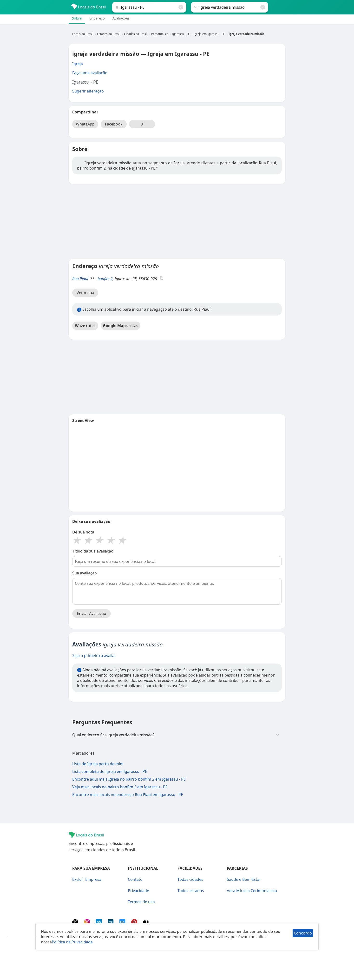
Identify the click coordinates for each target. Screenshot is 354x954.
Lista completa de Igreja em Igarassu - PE (109, 771)
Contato (135, 879)
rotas (85, 325)
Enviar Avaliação (91, 613)
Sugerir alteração (88, 91)
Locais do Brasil (91, 7)
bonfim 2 (105, 278)
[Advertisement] (177, 221)
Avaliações (121, 18)
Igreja (77, 63)
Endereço (97, 18)
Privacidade (138, 890)
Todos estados (190, 890)
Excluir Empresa (86, 879)
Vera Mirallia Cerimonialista (252, 890)
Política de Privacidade (72, 942)
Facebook (114, 124)
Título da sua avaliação (92, 551)
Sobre (77, 18)
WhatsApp (85, 124)
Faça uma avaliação (89, 72)
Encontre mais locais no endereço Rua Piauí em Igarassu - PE (127, 794)
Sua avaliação (84, 573)
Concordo (303, 933)
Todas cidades (190, 879)
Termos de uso (141, 901)
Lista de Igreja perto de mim (98, 763)
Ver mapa (85, 292)
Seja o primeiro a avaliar (94, 655)
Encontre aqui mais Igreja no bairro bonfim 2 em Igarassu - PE (129, 779)
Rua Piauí (80, 278)
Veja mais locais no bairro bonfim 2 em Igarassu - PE (120, 787)
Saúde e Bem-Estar (244, 879)
